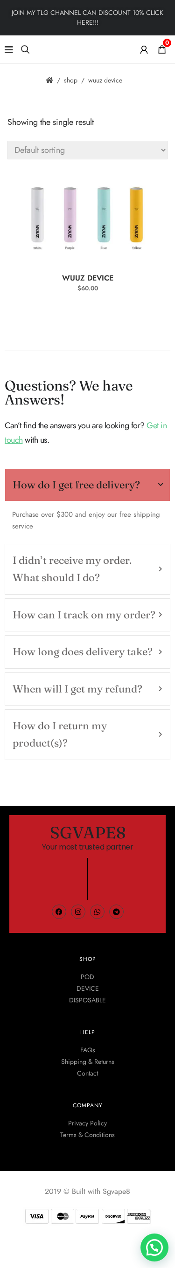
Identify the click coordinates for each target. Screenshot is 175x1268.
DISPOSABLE (87, 1000)
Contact (87, 1073)
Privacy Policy (87, 1123)
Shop (70, 80)
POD (87, 976)
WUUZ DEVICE (87, 278)
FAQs (87, 1050)
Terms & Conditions (87, 1134)
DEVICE (88, 988)
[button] (154, 1247)
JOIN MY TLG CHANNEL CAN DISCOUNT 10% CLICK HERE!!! (87, 17)
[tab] (87, 484)
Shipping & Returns (87, 1061)
